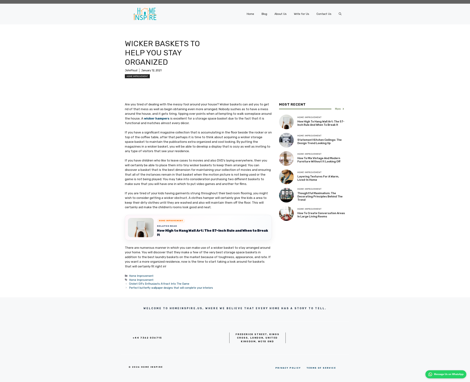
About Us (280, 14)
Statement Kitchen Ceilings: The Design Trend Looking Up (319, 141)
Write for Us (301, 14)
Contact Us (324, 14)
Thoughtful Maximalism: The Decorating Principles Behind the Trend (320, 196)
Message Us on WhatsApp (449, 374)
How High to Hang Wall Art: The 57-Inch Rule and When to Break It (212, 233)
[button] (340, 13)
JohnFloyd (131, 70)
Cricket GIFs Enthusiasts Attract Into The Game (159, 283)
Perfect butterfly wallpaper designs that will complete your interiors (171, 287)
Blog (264, 14)
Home (250, 14)
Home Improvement (137, 76)
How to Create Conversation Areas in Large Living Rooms (321, 215)
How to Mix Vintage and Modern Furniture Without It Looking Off (318, 160)
